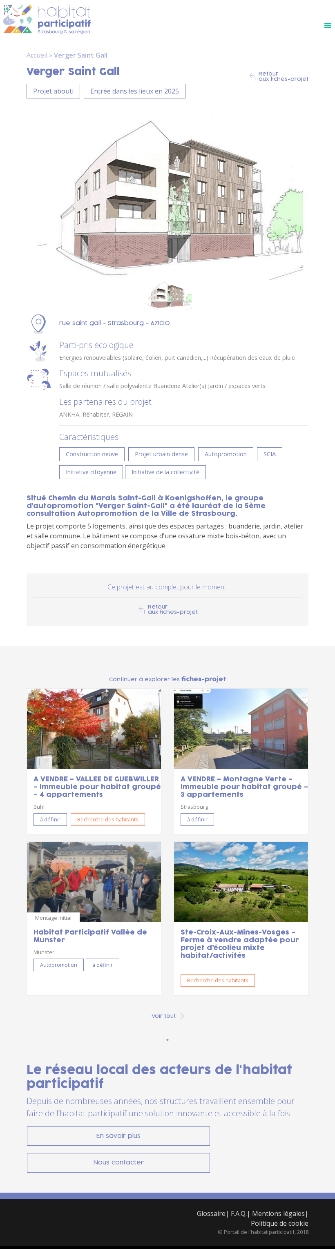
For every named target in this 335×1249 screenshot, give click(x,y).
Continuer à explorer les (167, 679)
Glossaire (211, 1213)
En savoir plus (118, 1136)
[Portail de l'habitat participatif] (47, 20)
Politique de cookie (279, 1223)
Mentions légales (278, 1213)
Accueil (37, 55)
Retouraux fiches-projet (283, 76)
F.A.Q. (239, 1213)
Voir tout (164, 1016)
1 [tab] (167, 1040)
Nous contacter (119, 1163)
